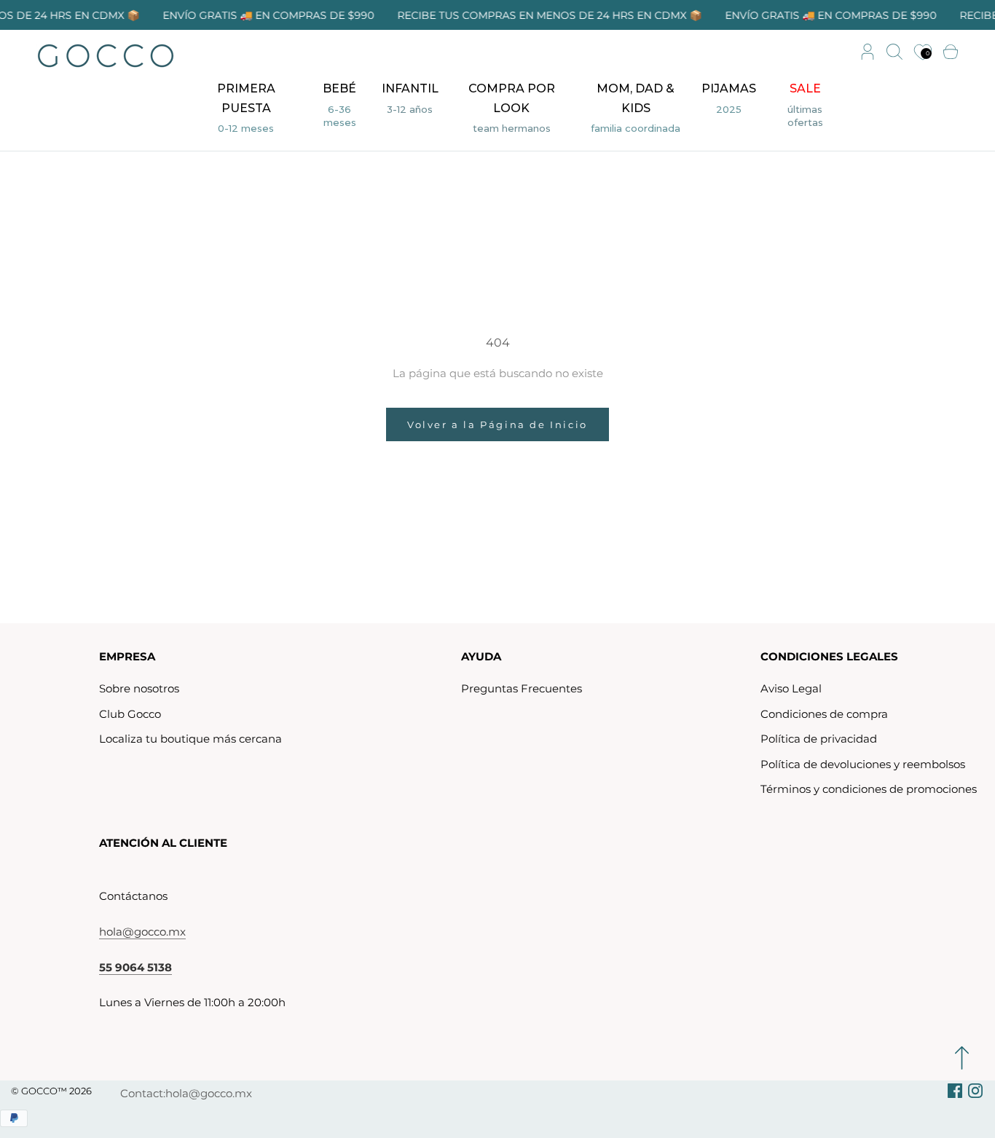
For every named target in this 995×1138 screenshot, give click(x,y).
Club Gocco (130, 714)
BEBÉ (334, 107)
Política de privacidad (818, 739)
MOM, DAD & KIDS (636, 110)
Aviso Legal (791, 688)
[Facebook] (955, 1090)
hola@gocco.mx (142, 932)
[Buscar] (894, 52)
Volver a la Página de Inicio (497, 424)
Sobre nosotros (139, 688)
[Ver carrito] (951, 52)
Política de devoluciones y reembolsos (862, 764)
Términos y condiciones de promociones (868, 789)
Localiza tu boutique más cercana (190, 739)
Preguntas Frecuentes (521, 688)
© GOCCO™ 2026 (51, 1090)
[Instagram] (975, 1090)
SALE (796, 107)
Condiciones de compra (824, 714)
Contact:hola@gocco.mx (186, 1093)
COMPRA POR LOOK (511, 110)
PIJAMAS (728, 100)
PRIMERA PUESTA (245, 110)
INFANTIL (410, 100)
